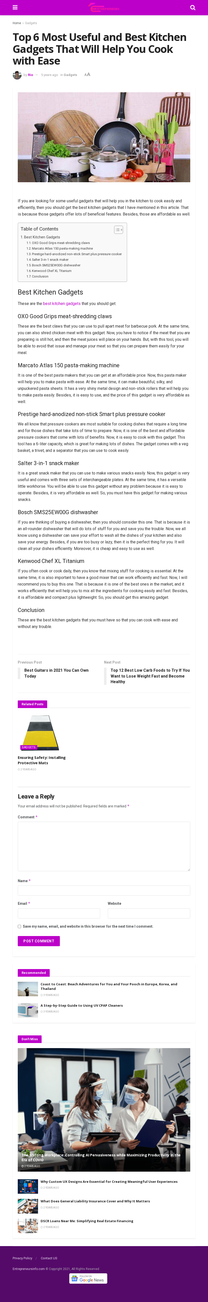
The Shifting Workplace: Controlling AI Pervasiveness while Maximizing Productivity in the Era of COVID (101, 1157)
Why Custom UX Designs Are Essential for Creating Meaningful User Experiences (109, 1181)
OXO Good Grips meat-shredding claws (61, 243)
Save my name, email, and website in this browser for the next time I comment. (88, 926)
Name (24, 880)
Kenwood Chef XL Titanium (52, 271)
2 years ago (28, 769)
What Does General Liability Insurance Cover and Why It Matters (95, 1201)
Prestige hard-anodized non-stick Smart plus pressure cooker (77, 254)
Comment (28, 817)
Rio (30, 75)
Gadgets (31, 23)
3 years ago (51, 995)
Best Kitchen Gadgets (42, 237)
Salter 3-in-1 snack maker (50, 260)
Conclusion (40, 276)
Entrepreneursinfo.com (29, 1269)
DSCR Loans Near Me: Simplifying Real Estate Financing (87, 1221)
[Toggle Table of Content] (116, 229)
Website (114, 903)
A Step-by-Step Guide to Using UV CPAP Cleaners (82, 1005)
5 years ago (49, 75)
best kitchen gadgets (62, 303)
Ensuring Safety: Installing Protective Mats (42, 760)
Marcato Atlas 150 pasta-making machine (62, 248)
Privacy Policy (22, 1258)
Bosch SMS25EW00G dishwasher (56, 265)
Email (24, 903)
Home (17, 23)
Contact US (49, 1258)
